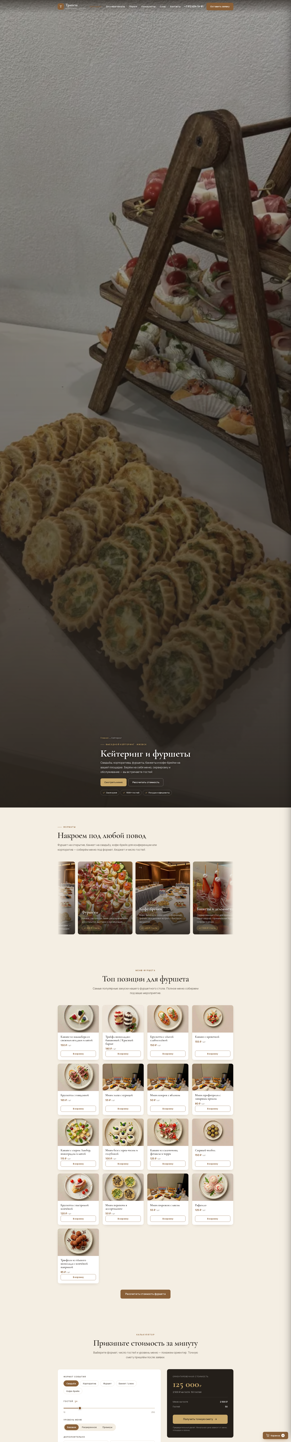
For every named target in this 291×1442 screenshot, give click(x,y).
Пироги (133, 6)
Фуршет (107, 1383)
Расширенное (89, 1427)
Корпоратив (89, 1383)
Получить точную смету (198, 1419)
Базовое (71, 1427)
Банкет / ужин (126, 1383)
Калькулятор (149, 6)
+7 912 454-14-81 (193, 6)
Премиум (107, 1427)
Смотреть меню (113, 782)
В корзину (78, 1053)
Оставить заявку (219, 6)
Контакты (175, 6)
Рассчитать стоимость (145, 782)
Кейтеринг (96, 6)
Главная (104, 737)
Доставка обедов (115, 6)
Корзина (277, 1435)
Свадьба (71, 1383)
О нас (163, 6)
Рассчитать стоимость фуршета (145, 1294)
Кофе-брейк (72, 1391)
